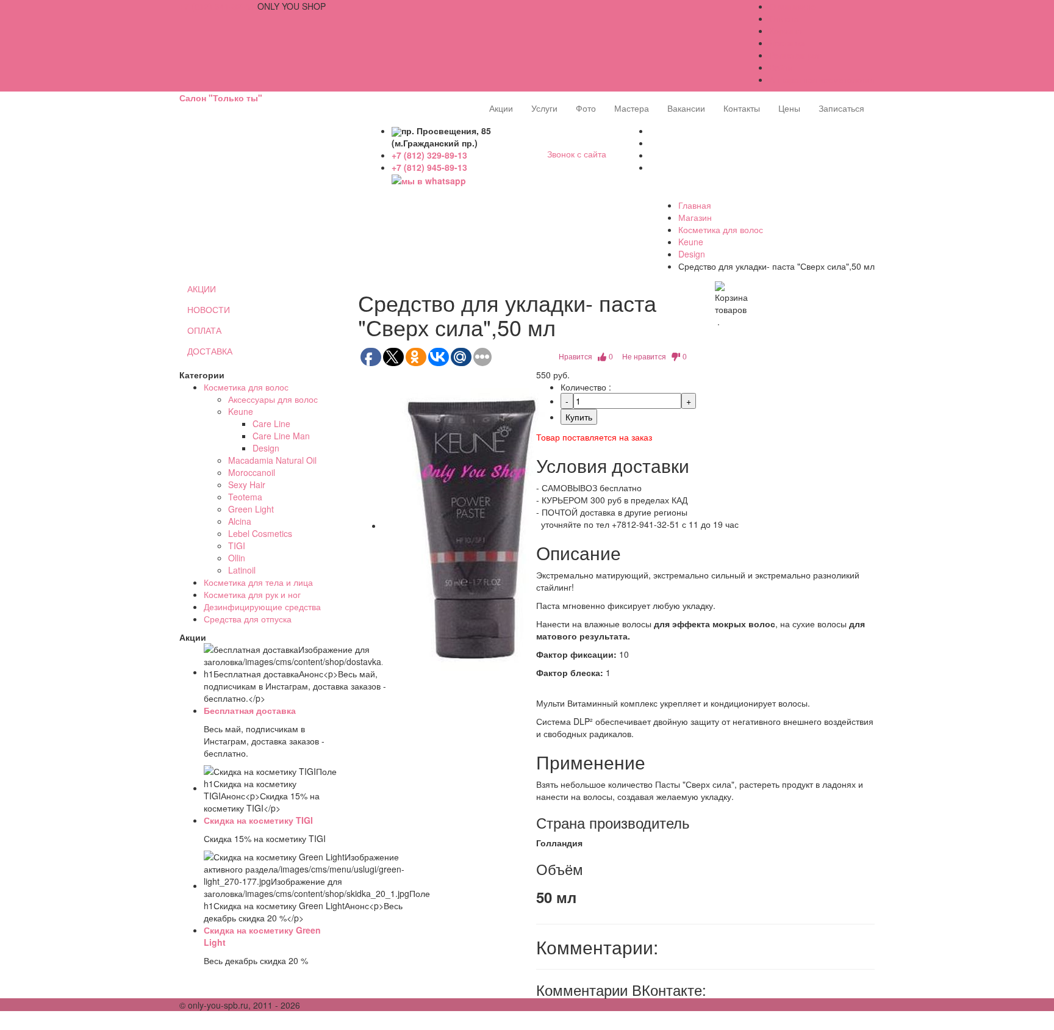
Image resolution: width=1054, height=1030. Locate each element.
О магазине (792, 6)
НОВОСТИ (208, 309)
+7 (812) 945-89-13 (429, 167)
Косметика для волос (720, 229)
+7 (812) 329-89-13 (429, 155)
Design (691, 254)
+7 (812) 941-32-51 (217, 6)
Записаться (841, 108)
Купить (578, 417)
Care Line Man (281, 436)
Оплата (784, 18)
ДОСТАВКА (209, 351)
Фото (586, 108)
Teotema (245, 497)
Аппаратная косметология (822, 79)
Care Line (271, 423)
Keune (690, 242)
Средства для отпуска (248, 619)
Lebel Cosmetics (260, 533)
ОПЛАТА (204, 330)
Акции (501, 108)
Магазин (695, 217)
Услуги (544, 108)
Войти (781, 67)
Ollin (236, 558)
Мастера (631, 108)
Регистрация (794, 55)
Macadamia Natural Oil (272, 460)
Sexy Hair (246, 484)
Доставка (787, 43)
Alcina (239, 521)
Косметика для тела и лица (258, 582)
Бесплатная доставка (250, 710)
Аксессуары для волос (273, 399)
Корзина (785, 30)
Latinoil (242, 570)
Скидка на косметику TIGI (258, 820)
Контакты (741, 108)
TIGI (236, 545)
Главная (694, 205)
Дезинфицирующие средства (262, 606)
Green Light (251, 509)
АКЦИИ (201, 289)
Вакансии (686, 108)
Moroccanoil (251, 472)
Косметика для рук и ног (252, 594)
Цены (789, 108)
